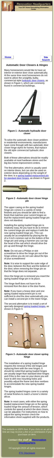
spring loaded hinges (34, 306)
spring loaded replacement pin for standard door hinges (26, 176)
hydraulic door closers (33, 80)
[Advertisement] (27, 33)
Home (8, 57)
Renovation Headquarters (32, 441)
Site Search (46, 58)
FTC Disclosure (27, 453)
